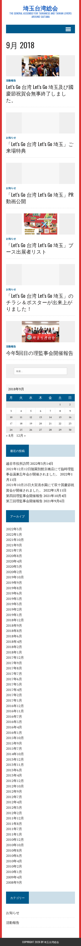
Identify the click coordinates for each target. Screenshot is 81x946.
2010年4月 (14, 861)
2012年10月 (15, 786)
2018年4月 (14, 641)
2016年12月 (15, 705)
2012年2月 (14, 813)
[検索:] (40, 370)
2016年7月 (14, 716)
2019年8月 (14, 588)
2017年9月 (14, 663)
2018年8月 (14, 630)
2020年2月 (14, 572)
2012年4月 (14, 802)
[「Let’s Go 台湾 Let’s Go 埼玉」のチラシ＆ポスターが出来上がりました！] (40, 282)
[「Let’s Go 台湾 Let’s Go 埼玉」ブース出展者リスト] (40, 232)
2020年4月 (14, 561)
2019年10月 (15, 577)
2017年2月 (14, 695)
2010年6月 (14, 855)
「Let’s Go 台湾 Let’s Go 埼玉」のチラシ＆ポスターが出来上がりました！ (40, 302)
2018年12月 (15, 620)
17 (11, 423)
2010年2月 (14, 866)
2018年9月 (14, 625)
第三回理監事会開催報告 (24, 501)
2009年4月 (14, 877)
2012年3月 (14, 807)
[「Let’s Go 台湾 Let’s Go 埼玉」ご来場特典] (40, 130)
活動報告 (11, 80)
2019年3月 (14, 604)
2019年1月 (14, 614)
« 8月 (10, 435)
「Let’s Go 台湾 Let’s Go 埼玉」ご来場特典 (40, 147)
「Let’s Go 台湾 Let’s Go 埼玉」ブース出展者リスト (40, 248)
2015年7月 (14, 748)
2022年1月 (14, 534)
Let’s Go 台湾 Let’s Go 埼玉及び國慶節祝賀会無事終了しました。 (40, 93)
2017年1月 (14, 700)
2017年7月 (14, 673)
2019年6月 (14, 593)
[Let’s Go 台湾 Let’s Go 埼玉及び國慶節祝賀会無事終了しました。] (40, 73)
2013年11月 (15, 764)
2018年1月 (14, 652)
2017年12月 (15, 657)
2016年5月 (14, 721)
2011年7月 (14, 829)
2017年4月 (14, 689)
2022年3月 (14, 529)
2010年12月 (15, 839)
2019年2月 (14, 609)
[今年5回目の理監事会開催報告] (40, 339)
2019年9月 (14, 582)
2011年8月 (14, 823)
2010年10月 (15, 845)
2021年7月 (14, 550)
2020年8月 (14, 555)
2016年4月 (14, 727)
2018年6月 (14, 636)
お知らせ (11, 137)
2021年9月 (14, 545)
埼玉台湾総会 (51, 942)
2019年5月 (14, 598)
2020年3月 (14, 566)
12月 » (21, 435)
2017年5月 (14, 684)
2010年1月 (14, 871)
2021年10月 (15, 539)
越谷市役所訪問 (17, 463)
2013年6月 (14, 770)
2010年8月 (14, 850)
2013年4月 (14, 775)
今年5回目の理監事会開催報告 (39, 352)
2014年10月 (15, 754)
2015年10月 (15, 737)
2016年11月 (15, 711)
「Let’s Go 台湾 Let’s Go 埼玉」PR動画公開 (40, 198)
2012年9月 (14, 791)
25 (21, 429)
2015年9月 (14, 743)
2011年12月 (15, 818)
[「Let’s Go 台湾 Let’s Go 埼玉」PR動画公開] (40, 181)
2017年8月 (14, 668)
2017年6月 (14, 679)
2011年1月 (14, 834)
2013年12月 (15, 759)
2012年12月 (15, 780)
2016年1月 (14, 732)
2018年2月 (14, 646)
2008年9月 (14, 882)
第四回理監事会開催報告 (24, 495)
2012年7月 (14, 797)
